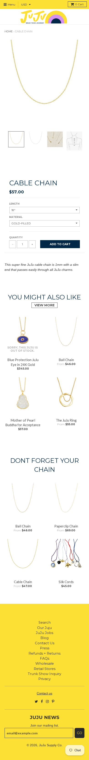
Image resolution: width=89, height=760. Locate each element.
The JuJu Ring (66, 420)
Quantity (16, 237)
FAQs (44, 658)
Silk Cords (66, 582)
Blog (44, 638)
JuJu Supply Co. (51, 745)
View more (44, 305)
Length (14, 203)
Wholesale (44, 663)
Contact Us (44, 643)
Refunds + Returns (44, 653)
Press (44, 648)
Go (79, 733)
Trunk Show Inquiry (44, 674)
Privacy (44, 679)
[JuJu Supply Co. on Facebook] (42, 701)
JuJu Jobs (44, 633)
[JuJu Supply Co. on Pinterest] (53, 701)
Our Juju (44, 628)
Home (9, 31)
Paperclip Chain (66, 526)
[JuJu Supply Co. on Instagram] (47, 701)
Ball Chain (66, 360)
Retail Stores (44, 669)
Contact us (44, 693)
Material (15, 217)
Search (45, 622)
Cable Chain (23, 582)
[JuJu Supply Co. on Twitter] (36, 701)
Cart (79, 4)
